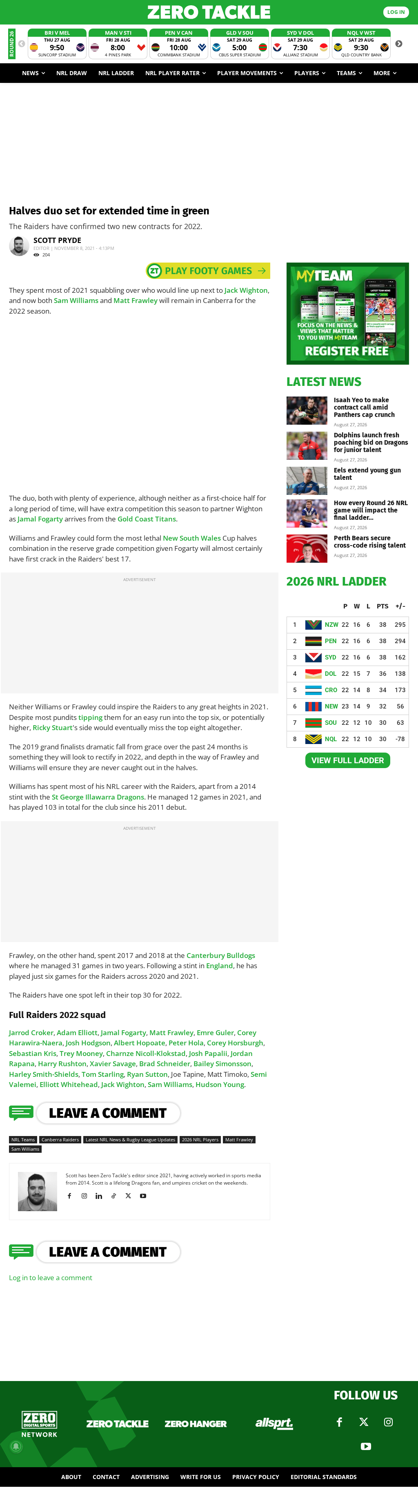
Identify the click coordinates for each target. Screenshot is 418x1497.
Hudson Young (220, 1084)
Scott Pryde (57, 240)
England (219, 965)
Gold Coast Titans (147, 519)
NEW (331, 706)
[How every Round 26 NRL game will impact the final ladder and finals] (307, 513)
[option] (57, 44)
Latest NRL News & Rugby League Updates (130, 1139)
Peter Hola (186, 1042)
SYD (330, 657)
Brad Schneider (164, 1063)
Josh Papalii (208, 1053)
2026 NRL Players (200, 1139)
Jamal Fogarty (40, 519)
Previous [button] (22, 44)
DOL (330, 673)
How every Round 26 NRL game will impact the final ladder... (371, 510)
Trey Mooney (81, 1053)
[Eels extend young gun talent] (307, 481)
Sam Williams (76, 300)
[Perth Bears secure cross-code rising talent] (307, 549)
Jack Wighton (246, 290)
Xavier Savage (113, 1063)
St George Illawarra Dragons (98, 797)
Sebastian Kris (32, 1053)
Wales (211, 538)
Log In (396, 12)
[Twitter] (364, 1422)
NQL (331, 739)
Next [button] (399, 44)
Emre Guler (215, 1032)
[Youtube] (146, 1196)
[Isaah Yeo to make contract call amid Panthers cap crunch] (307, 411)
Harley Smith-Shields (43, 1074)
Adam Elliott (77, 1032)
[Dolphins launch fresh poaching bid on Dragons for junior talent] (307, 446)
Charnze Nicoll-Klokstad (146, 1053)
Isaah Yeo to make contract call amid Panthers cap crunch (364, 407)
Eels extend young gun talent (367, 473)
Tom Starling (103, 1074)
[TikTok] (116, 1196)
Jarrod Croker (31, 1032)
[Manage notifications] (15, 1446)
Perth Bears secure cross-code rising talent (370, 541)
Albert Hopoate (139, 1042)
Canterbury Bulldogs (221, 955)
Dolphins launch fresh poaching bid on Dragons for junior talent (371, 442)
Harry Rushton (62, 1063)
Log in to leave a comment (50, 1277)
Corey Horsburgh (235, 1042)
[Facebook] (72, 1196)
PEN (331, 641)
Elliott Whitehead (69, 1084)
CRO (331, 690)
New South (182, 538)
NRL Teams (23, 1139)
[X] (131, 1196)
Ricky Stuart (53, 727)
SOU (331, 722)
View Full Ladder (347, 760)
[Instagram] (87, 1196)
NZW (331, 624)
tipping (90, 717)
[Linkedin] (102, 1196)
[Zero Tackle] (209, 12)
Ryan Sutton (147, 1074)
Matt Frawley (135, 300)
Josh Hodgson (88, 1042)
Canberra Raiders (60, 1139)
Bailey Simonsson (222, 1063)
